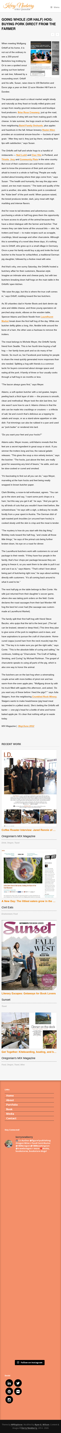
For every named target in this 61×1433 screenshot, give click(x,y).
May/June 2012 (26, 726)
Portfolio (12, 1104)
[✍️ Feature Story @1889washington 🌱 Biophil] (29, 1170)
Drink (4, 843)
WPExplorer (17, 1424)
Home (10, 1095)
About (10, 1100)
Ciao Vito (36, 155)
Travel (17, 843)
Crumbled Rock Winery (44, 696)
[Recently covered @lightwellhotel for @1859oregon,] (29, 1314)
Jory (12, 159)
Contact (11, 1118)
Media (10, 1113)
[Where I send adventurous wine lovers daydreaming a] (29, 1228)
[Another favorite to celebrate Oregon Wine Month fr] (29, 1256)
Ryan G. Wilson (42, 1424)
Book (9, 1109)
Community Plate (29, 159)
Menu (56, 7)
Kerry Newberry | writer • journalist (28, 6)
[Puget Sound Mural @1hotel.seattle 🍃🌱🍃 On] (29, 1199)
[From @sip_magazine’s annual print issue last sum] (29, 1285)
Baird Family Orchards (31, 125)
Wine (22, 1065)
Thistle (5, 159)
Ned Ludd (21, 155)
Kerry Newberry (29, 1428)
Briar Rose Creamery (29, 112)
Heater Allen (48, 130)
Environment (7, 914)
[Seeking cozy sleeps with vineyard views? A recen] (29, 1343)
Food (15, 914)
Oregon (10, 843)
